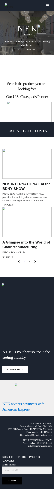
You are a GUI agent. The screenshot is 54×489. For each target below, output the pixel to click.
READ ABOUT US (15, 369)
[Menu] (47, 5)
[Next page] (35, 262)
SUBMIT (12, 480)
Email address (9, 464)
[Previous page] (19, 262)
